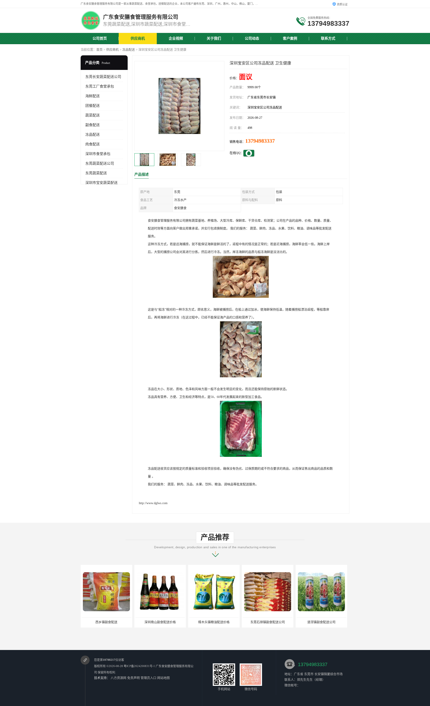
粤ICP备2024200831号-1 (139, 666)
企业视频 (176, 38)
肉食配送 (92, 144)
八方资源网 (118, 678)
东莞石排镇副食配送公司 (214, 622)
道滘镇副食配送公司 (268, 622)
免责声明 (133, 678)
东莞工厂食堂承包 (99, 86)
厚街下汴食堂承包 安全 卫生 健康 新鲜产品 (327, 622)
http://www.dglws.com (153, 503)
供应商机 (138, 38)
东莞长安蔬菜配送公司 (103, 77)
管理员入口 (148, 678)
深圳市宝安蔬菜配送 (101, 183)
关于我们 (214, 38)
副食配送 (92, 125)
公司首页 (99, 38)
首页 (99, 49)
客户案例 (290, 38)
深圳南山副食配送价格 (106, 622)
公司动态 (252, 38)
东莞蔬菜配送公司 (99, 163)
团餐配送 (92, 106)
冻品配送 (128, 49)
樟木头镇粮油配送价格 (160, 622)
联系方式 (328, 38)
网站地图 (163, 678)
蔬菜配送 (92, 115)
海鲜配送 (92, 96)
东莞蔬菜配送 (96, 173)
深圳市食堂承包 (97, 154)
